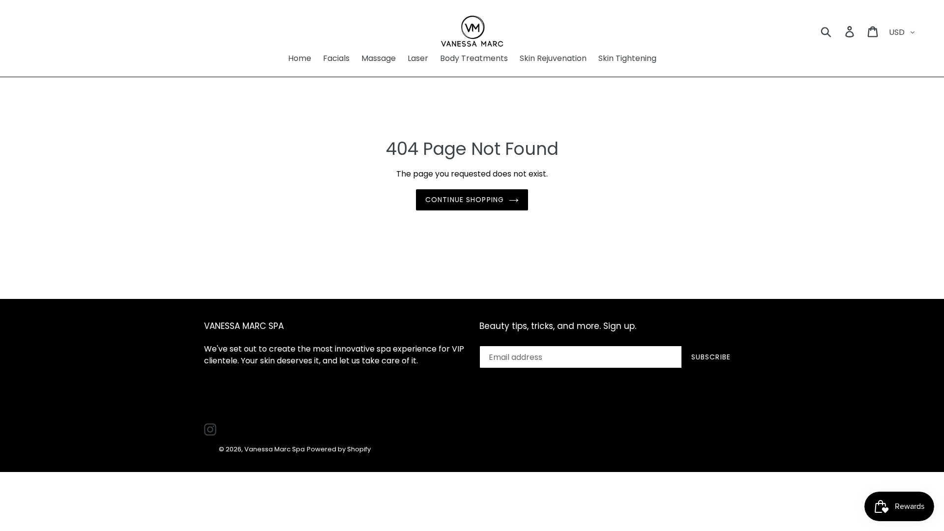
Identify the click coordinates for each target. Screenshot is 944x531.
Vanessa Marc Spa (274, 449)
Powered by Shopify (339, 449)
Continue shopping (464, 200)
